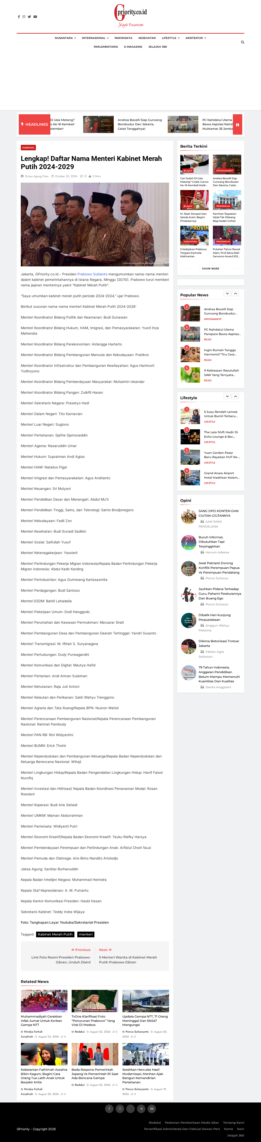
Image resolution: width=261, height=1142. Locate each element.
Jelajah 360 (157, 46)
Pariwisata (123, 38)
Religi (207, 339)
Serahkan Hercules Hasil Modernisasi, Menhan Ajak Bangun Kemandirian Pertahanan (142, 1076)
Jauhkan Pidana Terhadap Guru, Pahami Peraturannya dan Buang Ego (220, 593)
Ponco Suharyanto (137, 1032)
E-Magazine (133, 46)
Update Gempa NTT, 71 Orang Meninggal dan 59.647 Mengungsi (145, 1021)
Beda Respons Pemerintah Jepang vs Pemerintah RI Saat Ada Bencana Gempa (95, 1074)
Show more (210, 268)
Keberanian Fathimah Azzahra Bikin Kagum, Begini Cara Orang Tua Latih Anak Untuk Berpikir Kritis (44, 1076)
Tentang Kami (233, 1122)
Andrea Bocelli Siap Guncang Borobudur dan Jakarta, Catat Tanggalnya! (116, 124)
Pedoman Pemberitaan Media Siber (192, 1122)
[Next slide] (235, 293)
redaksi (80, 1032)
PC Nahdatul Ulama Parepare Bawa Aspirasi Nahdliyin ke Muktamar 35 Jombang (200, 124)
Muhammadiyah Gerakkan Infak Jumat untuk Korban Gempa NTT (41, 1021)
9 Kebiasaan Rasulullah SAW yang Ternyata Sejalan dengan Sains (221, 375)
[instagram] (24, 16)
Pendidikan (223, 206)
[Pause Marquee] (237, 124)
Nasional (28, 147)
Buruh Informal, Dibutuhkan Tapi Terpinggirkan (212, 541)
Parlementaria (106, 46)
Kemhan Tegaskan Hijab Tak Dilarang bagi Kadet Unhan (224, 217)
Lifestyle (169, 38)
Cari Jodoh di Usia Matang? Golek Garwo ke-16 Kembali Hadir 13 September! (194, 183)
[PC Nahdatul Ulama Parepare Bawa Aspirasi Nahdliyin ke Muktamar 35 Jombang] (159, 124)
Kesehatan (147, 38)
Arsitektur (194, 38)
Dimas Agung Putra (37, 176)
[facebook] (19, 16)
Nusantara (64, 38)
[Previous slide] (227, 293)
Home (228, 1129)
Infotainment (224, 170)
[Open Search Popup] (242, 42)
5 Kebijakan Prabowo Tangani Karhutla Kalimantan (193, 253)
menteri (86, 934)
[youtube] (35, 16)
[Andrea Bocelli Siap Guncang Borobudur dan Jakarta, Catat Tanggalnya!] (74, 124)
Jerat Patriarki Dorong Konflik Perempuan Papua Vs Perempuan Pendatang (219, 567)
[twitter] (29, 16)
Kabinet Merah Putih (55, 934)
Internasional (93, 38)
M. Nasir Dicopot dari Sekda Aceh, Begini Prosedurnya (193, 217)
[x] (130, 1110)
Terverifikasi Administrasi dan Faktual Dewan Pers (182, 1129)
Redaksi (155, 1122)
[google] (141, 1110)
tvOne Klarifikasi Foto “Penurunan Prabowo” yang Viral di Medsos (93, 1021)
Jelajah (188, 170)
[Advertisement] (130, 81)
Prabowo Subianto (92, 274)
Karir (240, 1129)
